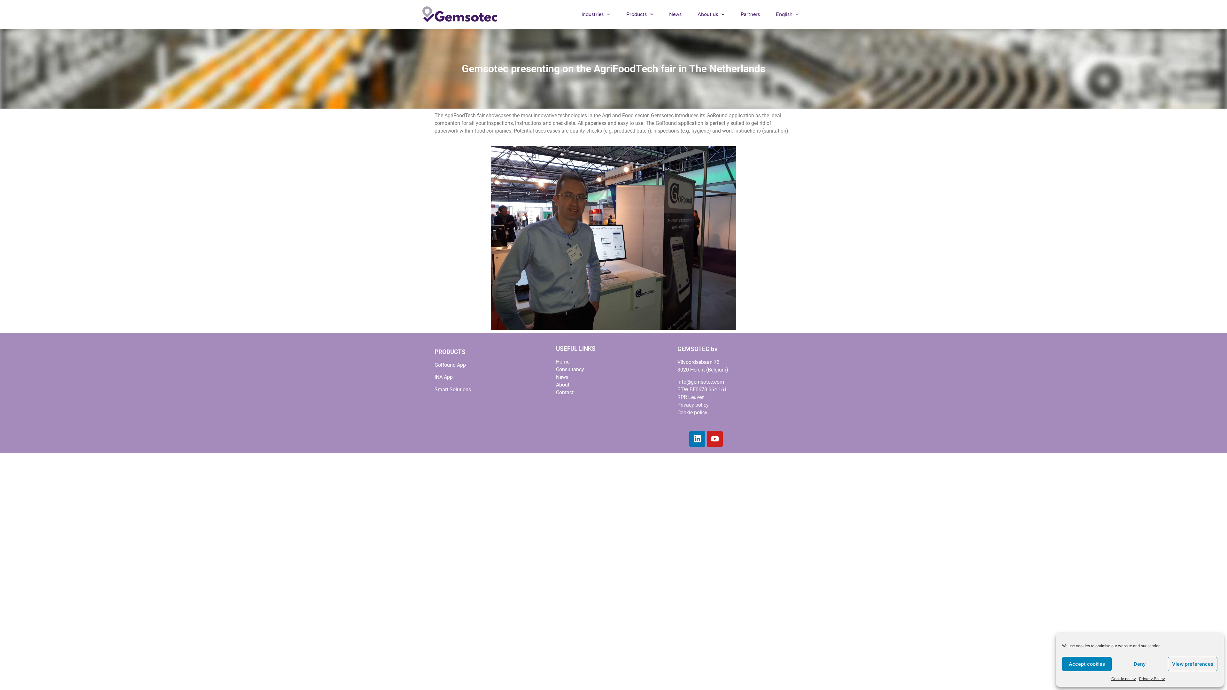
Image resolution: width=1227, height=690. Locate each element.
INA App (444, 377)
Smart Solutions (453, 390)
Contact (565, 392)
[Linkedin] (697, 439)
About (562, 385)
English (784, 14)
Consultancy (570, 369)
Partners (750, 14)
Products (636, 14)
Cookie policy (1123, 678)
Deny (1140, 664)
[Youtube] (715, 439)
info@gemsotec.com (700, 382)
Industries (593, 14)
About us (708, 14)
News (675, 14)
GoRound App (450, 365)
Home (562, 362)
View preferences (1192, 664)
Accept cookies (1087, 664)
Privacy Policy (1152, 678)
